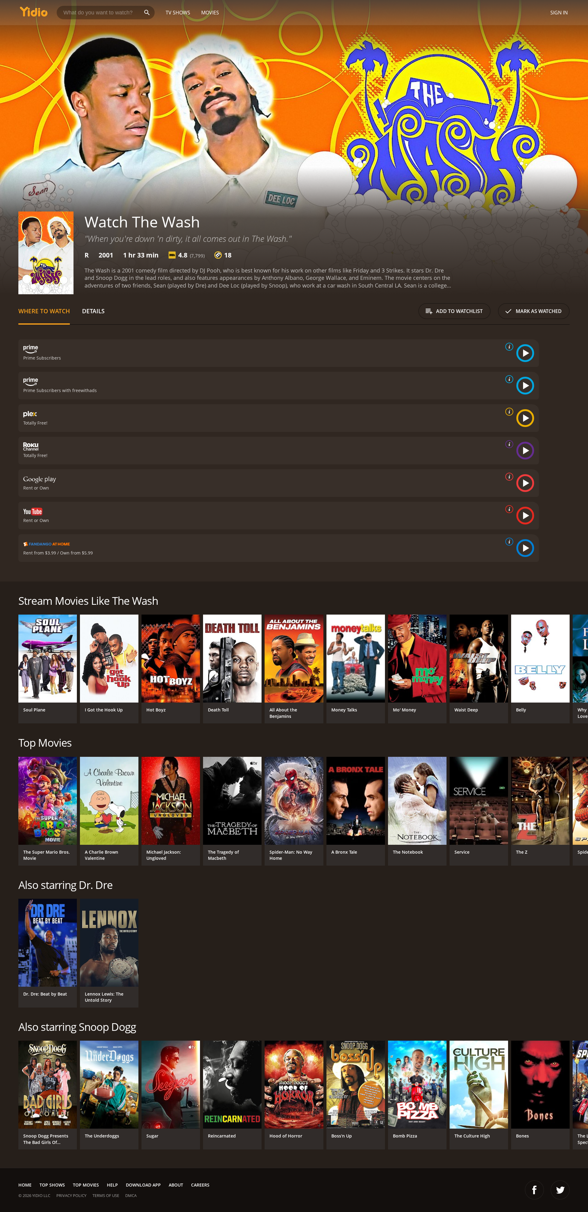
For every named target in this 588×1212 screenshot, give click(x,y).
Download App (143, 1185)
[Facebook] (534, 1189)
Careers (200, 1185)
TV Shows (178, 12)
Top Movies (86, 1185)
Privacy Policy (71, 1195)
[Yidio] (33, 13)
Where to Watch (44, 311)
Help (112, 1185)
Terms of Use (105, 1195)
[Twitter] (560, 1189)
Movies (210, 12)
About (176, 1185)
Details (93, 311)
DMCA (131, 1195)
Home (25, 1185)
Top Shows (52, 1185)
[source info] (508, 347)
